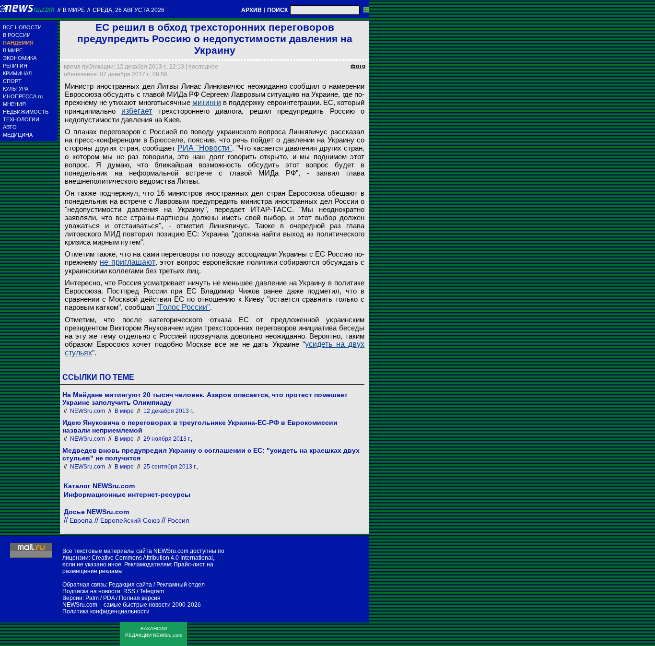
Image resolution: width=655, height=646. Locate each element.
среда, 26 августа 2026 (128, 10)
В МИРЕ (13, 50)
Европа (81, 520)
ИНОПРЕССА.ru (23, 96)
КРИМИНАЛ (17, 73)
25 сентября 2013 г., (170, 466)
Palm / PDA (100, 598)
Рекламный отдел (180, 584)
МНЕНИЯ (14, 104)
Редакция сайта (130, 584)
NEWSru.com (87, 411)
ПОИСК (277, 10)
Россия (178, 520)
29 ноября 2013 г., (167, 438)
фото (358, 66)
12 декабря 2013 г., (169, 411)
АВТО (10, 127)
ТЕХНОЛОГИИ (21, 119)
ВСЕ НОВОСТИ (22, 27)
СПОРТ (12, 81)
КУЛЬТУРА (15, 89)
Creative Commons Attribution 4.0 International (152, 557)
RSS (129, 591)
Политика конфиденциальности (106, 611)
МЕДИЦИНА (18, 135)
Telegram (152, 591)
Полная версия (140, 598)
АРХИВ (251, 10)
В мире (74, 10)
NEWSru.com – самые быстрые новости (116, 604)
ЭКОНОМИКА (19, 58)
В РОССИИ (17, 35)
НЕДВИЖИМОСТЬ (25, 112)
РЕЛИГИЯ (15, 66)
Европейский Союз (130, 520)
